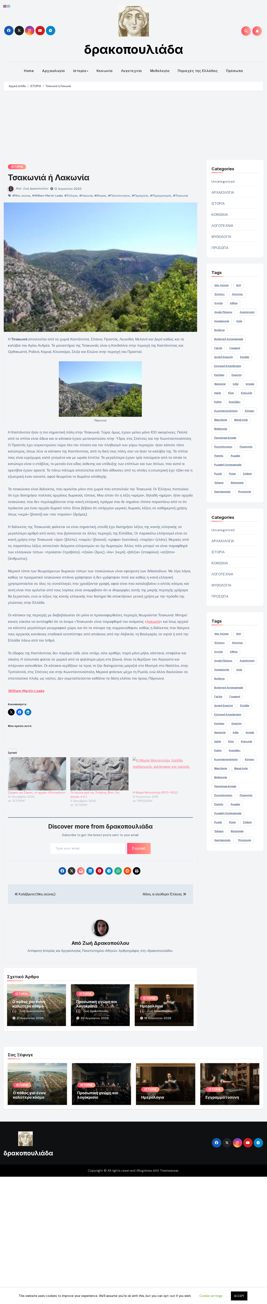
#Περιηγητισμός (160, 195)
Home (29, 71)
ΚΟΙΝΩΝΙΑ (220, 214)
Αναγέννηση (247, 312)
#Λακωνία (86, 195)
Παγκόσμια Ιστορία (225, 438)
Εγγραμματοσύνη (222, 1097)
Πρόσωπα (234, 71)
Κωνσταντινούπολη (226, 411)
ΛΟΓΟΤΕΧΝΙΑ (222, 226)
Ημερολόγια (151, 1006)
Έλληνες (219, 294)
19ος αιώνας (221, 285)
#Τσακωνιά (180, 195)
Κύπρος (249, 411)
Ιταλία (217, 393)
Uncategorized (223, 181)
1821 (238, 285)
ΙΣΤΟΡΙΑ (17, 166)
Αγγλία (218, 303)
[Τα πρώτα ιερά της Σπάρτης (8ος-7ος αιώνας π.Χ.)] (99, 774)
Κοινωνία (105, 71)
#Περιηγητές (140, 195)
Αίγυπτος (237, 294)
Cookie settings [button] (211, 1296)
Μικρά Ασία (241, 420)
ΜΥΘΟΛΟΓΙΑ (222, 237)
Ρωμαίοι (235, 455)
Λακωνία (153, 621)
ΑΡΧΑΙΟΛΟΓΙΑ (223, 192)
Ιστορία (79, 71)
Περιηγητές (246, 447)
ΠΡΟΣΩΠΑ (220, 248)
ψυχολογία (244, 491)
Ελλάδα (244, 357)
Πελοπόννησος (223, 447)
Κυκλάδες (235, 402)
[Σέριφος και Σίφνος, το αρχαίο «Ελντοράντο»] (37, 774)
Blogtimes (144, 1170)
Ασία (239, 321)
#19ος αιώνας (21, 195)
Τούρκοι (218, 482)
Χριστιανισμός (222, 491)
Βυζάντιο (219, 330)
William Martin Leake (26, 691)
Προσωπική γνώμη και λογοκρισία (96, 1003)
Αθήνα (233, 303)
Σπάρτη (247, 473)
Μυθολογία (160, 71)
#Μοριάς (100, 195)
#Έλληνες (71, 195)
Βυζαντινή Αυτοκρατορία (228, 339)
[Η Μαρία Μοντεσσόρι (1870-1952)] (162, 774)
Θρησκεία (219, 384)
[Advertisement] (133, 126)
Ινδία (235, 384)
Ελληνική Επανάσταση (227, 366)
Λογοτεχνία (131, 71)
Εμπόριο (219, 375)
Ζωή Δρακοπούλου (35, 188)
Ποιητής (218, 455)
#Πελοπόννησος (119, 195)
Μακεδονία (220, 420)
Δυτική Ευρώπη (223, 357)
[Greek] (9, 6)
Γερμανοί (234, 348)
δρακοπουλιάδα (133, 49)
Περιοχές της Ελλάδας (198, 71)
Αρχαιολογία (53, 71)
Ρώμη (232, 473)
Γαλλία (218, 348)
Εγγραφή (138, 848)
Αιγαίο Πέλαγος (223, 312)
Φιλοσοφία (237, 482)
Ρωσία (218, 473)
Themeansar (169, 1170)
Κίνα (231, 393)
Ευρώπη (237, 375)
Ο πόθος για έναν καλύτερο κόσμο (28, 1003)
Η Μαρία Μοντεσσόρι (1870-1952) (155, 792)
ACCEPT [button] (239, 1296)
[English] (5, 6)
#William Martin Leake (47, 195)
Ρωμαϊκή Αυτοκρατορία (227, 464)
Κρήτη (218, 402)
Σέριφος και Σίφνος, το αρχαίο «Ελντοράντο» (36, 792)
